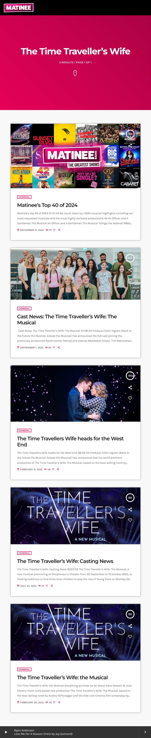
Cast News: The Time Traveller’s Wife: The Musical (67, 319)
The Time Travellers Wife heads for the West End (70, 441)
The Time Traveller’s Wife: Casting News (65, 561)
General (24, 197)
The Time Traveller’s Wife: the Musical (62, 677)
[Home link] (18, 8)
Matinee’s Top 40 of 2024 (47, 205)
